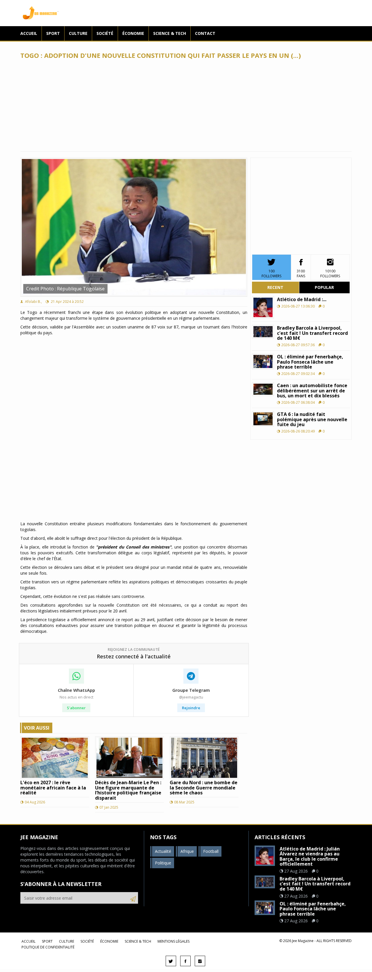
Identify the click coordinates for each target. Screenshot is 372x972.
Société (104, 33)
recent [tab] (275, 287)
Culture (78, 33)
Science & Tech (169, 33)
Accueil (28, 33)
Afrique (187, 851)
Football (211, 851)
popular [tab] (324, 287)
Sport (53, 33)
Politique (163, 863)
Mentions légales (173, 941)
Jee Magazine (39, 13)
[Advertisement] (186, 105)
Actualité (163, 851)
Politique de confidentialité (48, 947)
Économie (133, 33)
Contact (205, 33)
